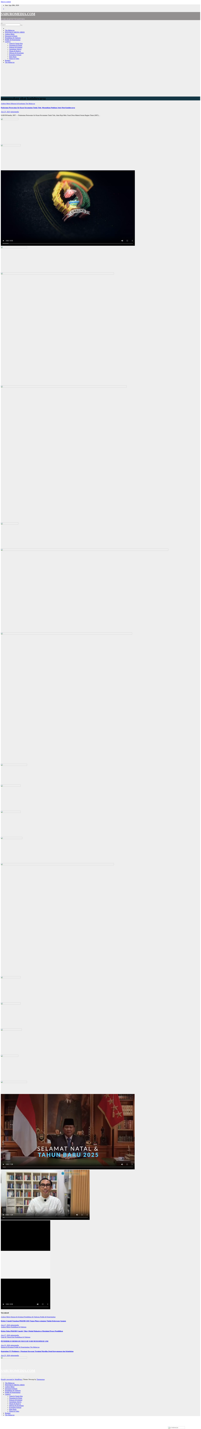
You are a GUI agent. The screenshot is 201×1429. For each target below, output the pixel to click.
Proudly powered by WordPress (11, 1379)
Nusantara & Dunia (15, 45)
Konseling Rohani (15, 55)
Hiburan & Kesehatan (16, 53)
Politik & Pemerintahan (12, 40)
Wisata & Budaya (15, 51)
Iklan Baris (12, 57)
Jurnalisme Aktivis (15, 49)
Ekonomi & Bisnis (11, 36)
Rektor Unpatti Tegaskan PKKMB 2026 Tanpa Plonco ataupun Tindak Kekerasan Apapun (33, 1321)
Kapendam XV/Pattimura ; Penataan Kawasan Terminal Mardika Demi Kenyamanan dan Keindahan (37, 1351)
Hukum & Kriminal (15, 47)
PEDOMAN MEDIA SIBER (15, 32)
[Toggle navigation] (2, 23)
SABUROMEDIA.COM (18, 14)
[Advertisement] (100, 79)
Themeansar (40, 1379)
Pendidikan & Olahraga (13, 38)
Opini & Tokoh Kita (16, 43)
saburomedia (14, 112)
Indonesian (174, 1427)
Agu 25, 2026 (5, 1345)
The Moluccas (9, 30)
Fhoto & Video (14, 58)
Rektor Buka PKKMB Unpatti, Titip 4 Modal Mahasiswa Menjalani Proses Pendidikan (32, 1331)
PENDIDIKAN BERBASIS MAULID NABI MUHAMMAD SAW (24, 1341)
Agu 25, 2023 (5, 112)
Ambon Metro (9, 34)
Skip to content (6, 2)
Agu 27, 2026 (5, 1325)
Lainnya (7, 42)
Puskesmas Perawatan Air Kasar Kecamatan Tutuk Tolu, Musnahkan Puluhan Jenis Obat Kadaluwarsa (38, 108)
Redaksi (7, 60)
